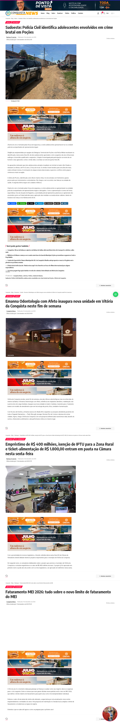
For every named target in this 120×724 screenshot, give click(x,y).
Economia (18, 587)
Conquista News (17, 276)
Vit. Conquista (19, 439)
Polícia (30, 276)
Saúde (17, 296)
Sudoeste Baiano (38, 276)
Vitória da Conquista (60, 278)
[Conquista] (22, 13)
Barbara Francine (11, 37)
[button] (98, 13)
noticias (25, 276)
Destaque (16, 22)
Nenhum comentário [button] (106, 285)
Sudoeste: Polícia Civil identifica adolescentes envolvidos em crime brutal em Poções (30, 278)
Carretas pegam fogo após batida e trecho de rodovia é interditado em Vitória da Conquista (35, 271)
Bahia (8, 22)
